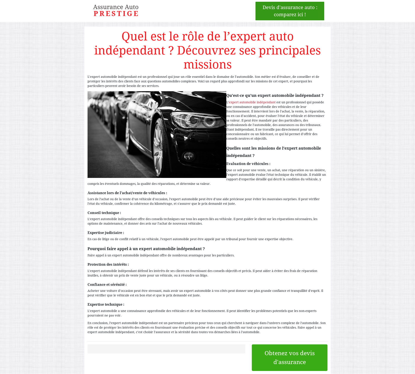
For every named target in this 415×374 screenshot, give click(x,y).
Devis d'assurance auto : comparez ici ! (291, 11)
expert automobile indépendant (252, 102)
